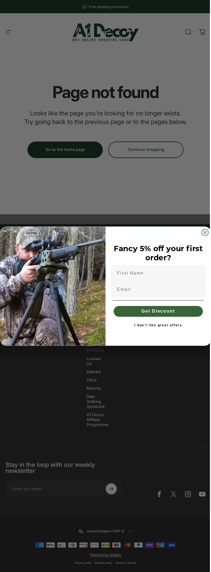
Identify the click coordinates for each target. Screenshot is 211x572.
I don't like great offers (158, 325)
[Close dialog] (205, 232)
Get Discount (158, 311)
